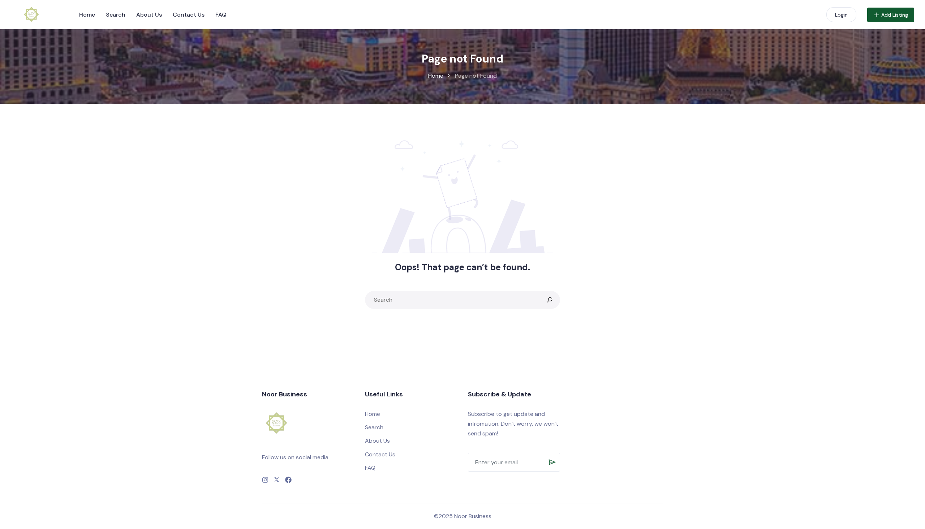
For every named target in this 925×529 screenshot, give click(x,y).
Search (115, 14)
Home (87, 14)
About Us (149, 14)
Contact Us (189, 14)
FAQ (221, 14)
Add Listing (894, 15)
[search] (549, 300)
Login (841, 15)
